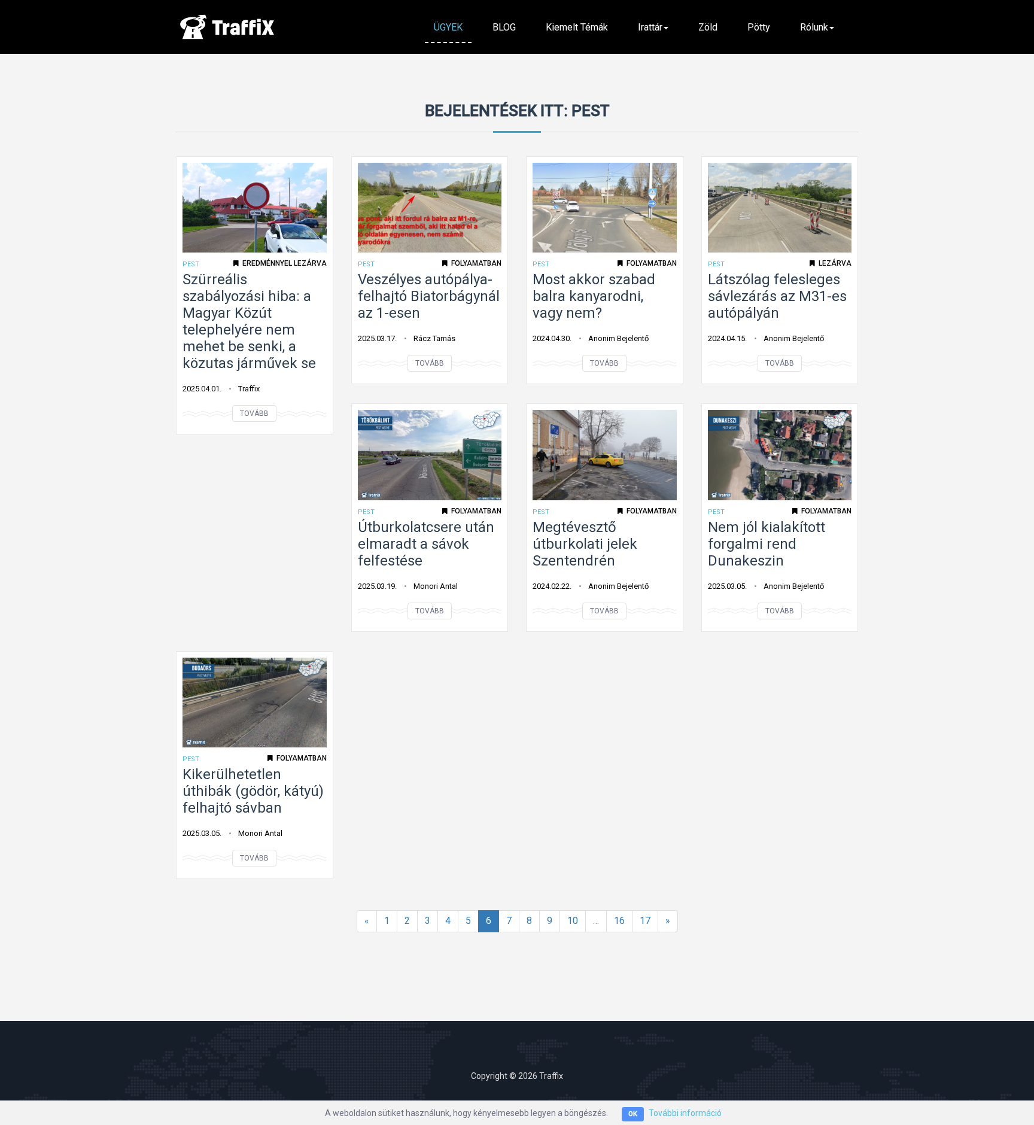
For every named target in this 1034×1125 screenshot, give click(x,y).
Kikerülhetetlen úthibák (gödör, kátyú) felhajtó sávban (253, 791)
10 (572, 920)
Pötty (758, 27)
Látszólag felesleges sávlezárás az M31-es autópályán (777, 296)
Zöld (707, 27)
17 (645, 920)
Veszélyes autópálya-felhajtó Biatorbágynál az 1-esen (429, 296)
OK (632, 1114)
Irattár (650, 27)
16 (619, 920)
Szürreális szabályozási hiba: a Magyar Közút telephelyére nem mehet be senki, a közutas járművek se (249, 321)
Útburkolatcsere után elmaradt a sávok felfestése (426, 544)
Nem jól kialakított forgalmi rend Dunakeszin (766, 544)
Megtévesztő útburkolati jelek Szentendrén (585, 544)
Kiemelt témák (577, 27)
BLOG (504, 27)
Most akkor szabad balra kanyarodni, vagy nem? (594, 296)
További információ (685, 1113)
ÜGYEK (448, 27)
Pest (191, 264)
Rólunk (814, 27)
